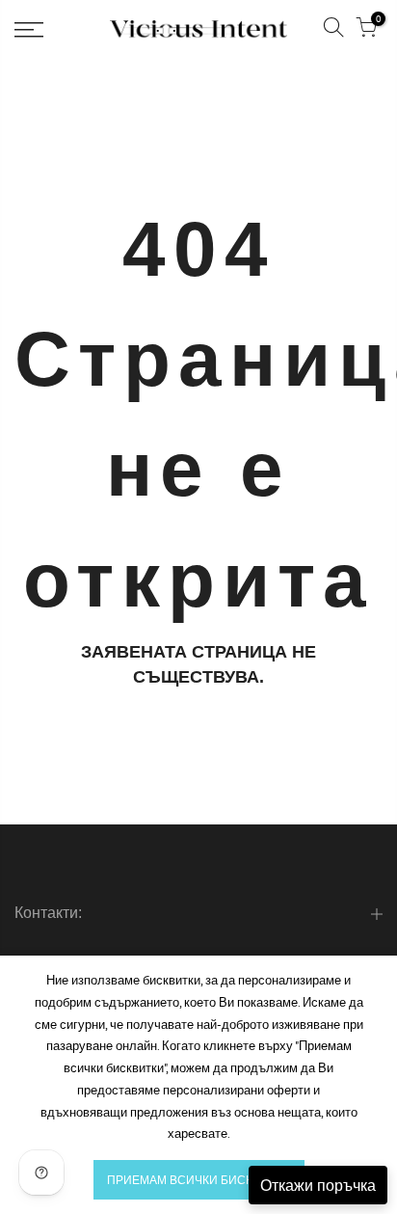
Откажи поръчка (318, 1185)
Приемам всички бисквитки (199, 1180)
